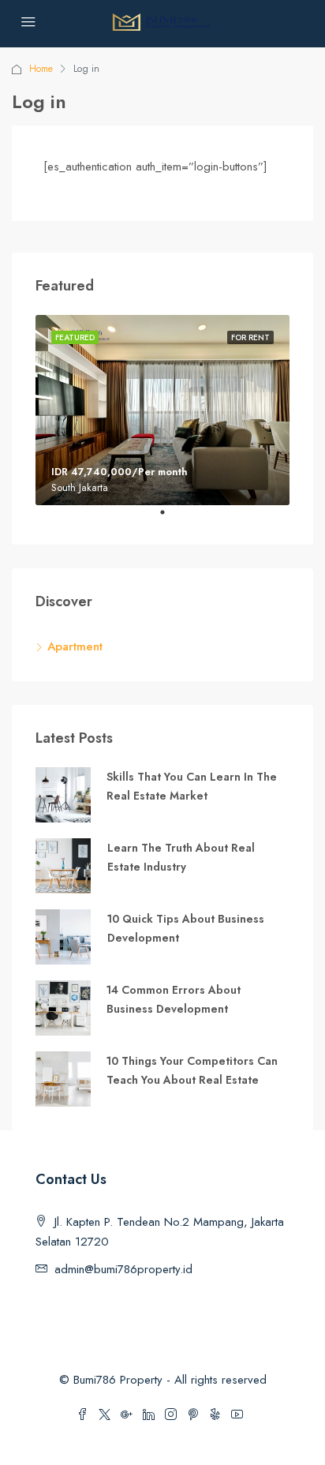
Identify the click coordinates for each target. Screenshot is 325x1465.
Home (41, 69)
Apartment (75, 646)
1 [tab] (170, 518)
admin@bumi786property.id (123, 1269)
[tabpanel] (162, 410)
